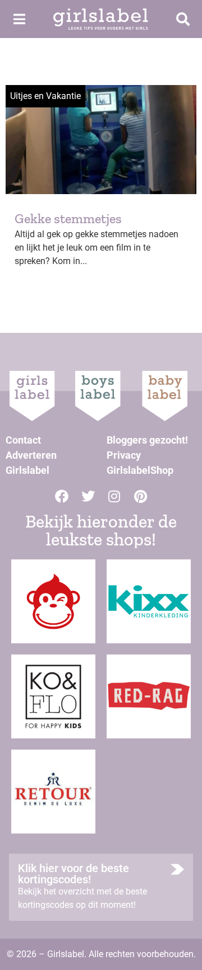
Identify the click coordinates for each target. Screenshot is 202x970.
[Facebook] (61, 496)
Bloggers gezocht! (147, 440)
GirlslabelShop (140, 470)
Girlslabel (27, 470)
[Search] (182, 19)
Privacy (124, 455)
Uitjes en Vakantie (45, 96)
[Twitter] (88, 496)
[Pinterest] (141, 496)
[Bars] (19, 19)
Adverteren (31, 455)
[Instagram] (114, 496)
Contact (23, 440)
